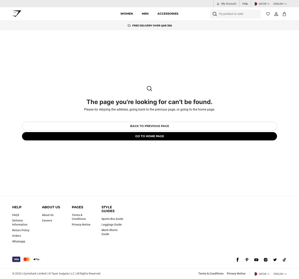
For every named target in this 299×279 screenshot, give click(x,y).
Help (245, 3)
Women (126, 13)
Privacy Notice (236, 273)
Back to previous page (149, 126)
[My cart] (284, 14)
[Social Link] (237, 259)
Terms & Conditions (211, 273)
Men (145, 13)
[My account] (276, 14)
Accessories (167, 13)
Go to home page (149, 136)
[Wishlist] (268, 14)
